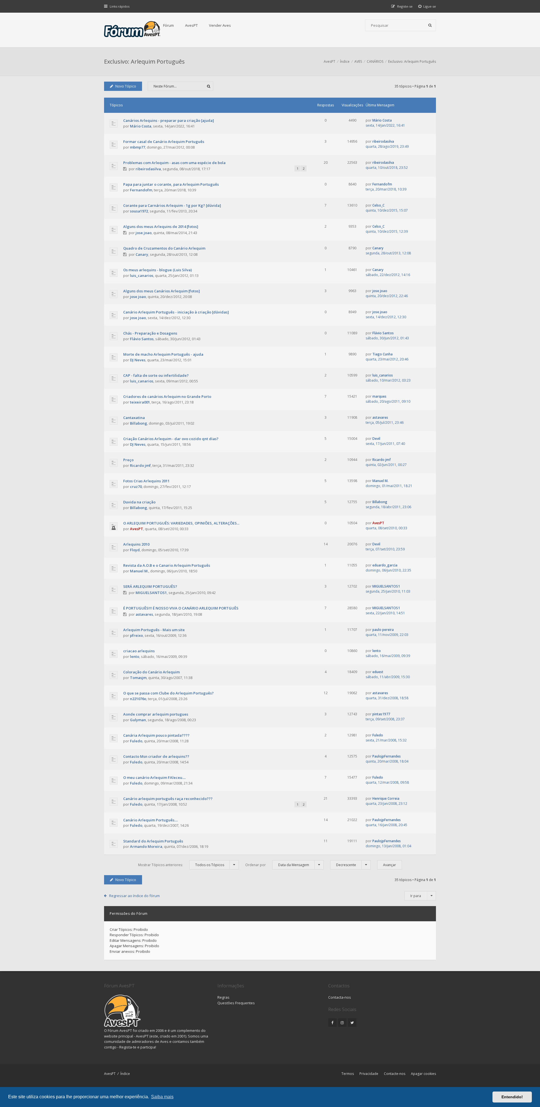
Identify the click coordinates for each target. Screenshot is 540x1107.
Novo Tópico (125, 86)
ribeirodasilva (383, 141)
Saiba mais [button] (162, 1096)
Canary (142, 254)
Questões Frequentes (236, 1002)
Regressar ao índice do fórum (134, 895)
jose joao (144, 232)
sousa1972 (139, 211)
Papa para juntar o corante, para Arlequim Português (171, 184)
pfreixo (136, 635)
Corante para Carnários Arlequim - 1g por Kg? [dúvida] (172, 205)
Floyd (135, 549)
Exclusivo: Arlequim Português (144, 61)
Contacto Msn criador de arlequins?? (156, 756)
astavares (380, 417)
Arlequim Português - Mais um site (154, 629)
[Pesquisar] (430, 25)
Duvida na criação (139, 502)
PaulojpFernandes (386, 756)
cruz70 (136, 486)
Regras (223, 997)
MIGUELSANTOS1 (151, 592)
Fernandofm (141, 189)
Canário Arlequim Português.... (150, 820)
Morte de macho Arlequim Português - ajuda (163, 354)
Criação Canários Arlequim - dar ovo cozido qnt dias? (171, 438)
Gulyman (138, 719)
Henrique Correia (385, 798)
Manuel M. (380, 480)
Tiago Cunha (382, 354)
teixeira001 (140, 402)
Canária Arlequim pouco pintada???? (156, 735)
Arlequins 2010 (136, 544)
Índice (125, 1073)
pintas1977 (381, 714)
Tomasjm (138, 677)
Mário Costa (140, 126)
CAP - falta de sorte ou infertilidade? (156, 375)
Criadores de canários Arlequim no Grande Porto (167, 396)
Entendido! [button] (512, 1097)
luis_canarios (141, 275)
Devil (376, 438)
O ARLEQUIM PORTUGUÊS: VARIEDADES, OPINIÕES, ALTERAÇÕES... (181, 523)
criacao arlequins (139, 650)
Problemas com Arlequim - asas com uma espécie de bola (174, 162)
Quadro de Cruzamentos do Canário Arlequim (164, 248)
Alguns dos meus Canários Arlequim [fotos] (161, 290)
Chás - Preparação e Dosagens (150, 333)
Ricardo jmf (140, 465)
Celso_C (378, 205)
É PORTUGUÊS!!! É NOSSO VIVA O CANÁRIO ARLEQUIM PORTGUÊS (180, 608)
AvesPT (191, 25)
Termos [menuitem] (347, 1073)
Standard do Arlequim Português (153, 841)
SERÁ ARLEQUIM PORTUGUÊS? (150, 586)
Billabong (138, 423)
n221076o (138, 698)
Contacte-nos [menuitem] (394, 1073)
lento (134, 656)
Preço (128, 459)
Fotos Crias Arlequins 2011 (146, 480)
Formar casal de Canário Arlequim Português (163, 141)
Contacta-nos (339, 997)
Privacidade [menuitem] (368, 1073)
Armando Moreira (146, 846)
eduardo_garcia (384, 565)
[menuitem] (427, 6)
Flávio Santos (142, 338)
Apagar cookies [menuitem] (423, 1073)
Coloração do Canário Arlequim (151, 671)
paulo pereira (383, 629)
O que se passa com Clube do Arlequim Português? (168, 693)
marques (379, 396)
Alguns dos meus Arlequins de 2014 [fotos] (160, 226)
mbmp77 (137, 147)
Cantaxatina (134, 417)
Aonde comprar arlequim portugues (155, 714)
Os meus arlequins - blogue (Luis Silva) (157, 269)
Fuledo (136, 740)
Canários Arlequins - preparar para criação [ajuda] (168, 120)
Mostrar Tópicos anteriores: (181, 864)
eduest (377, 671)
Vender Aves (220, 25)
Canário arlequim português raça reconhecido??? (168, 798)
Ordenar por (277, 864)
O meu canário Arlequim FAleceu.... (154, 777)
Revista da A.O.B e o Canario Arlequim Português (166, 565)
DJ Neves (137, 359)
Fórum (168, 25)
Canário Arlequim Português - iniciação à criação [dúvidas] (176, 312)
